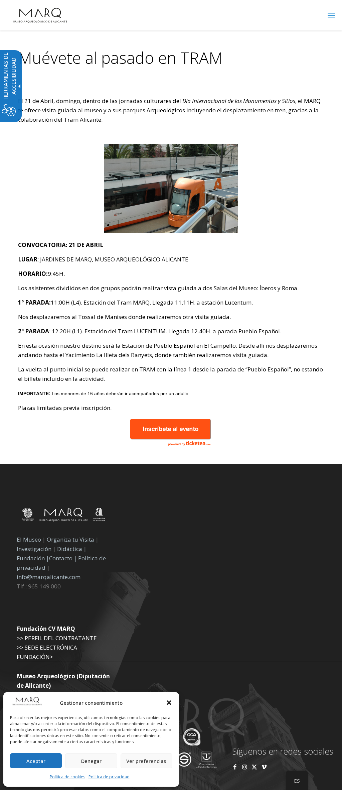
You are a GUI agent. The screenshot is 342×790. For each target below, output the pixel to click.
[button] (169, 702)
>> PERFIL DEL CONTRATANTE (57, 638)
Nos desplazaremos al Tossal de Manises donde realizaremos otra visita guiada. (124, 317)
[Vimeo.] (264, 767)
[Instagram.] (244, 767)
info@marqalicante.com (48, 577)
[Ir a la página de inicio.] (40, 15)
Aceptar (35, 761)
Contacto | (63, 558)
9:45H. (41, 273)
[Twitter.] (255, 767)
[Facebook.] (235, 767)
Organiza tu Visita (70, 539)
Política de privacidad (109, 777)
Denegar (91, 761)
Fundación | (33, 558)
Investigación (34, 549)
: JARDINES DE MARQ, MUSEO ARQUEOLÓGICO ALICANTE (103, 259)
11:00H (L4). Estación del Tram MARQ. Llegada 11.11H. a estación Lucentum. (135, 302)
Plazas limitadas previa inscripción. (65, 408)
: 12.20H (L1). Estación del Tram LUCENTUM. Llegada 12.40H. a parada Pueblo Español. (149, 331)
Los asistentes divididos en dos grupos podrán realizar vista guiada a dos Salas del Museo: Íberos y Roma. (158, 288)
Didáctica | (72, 549)
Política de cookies (67, 777)
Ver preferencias (146, 761)
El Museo (29, 539)
